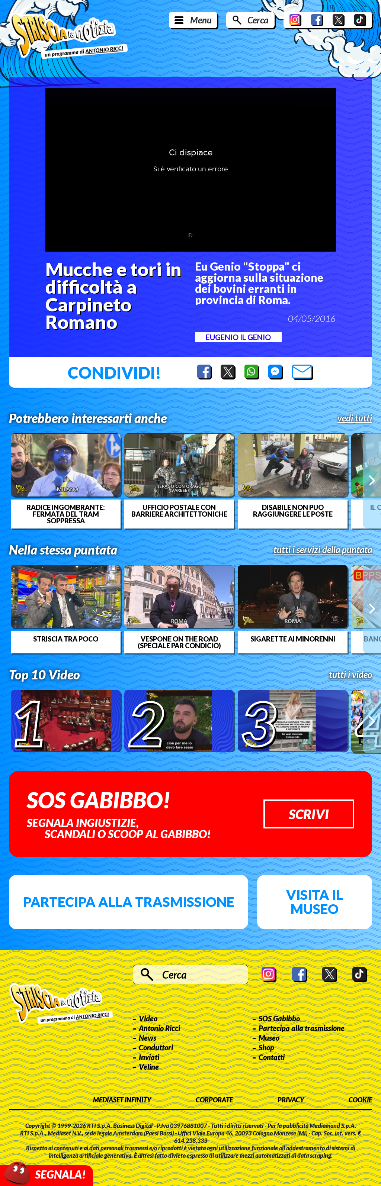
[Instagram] (295, 20)
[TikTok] (360, 20)
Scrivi (309, 814)
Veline (149, 1066)
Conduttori (156, 1047)
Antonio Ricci (159, 1028)
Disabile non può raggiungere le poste (293, 510)
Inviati (149, 1057)
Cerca (257, 19)
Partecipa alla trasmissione (128, 901)
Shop (266, 1047)
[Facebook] (317, 20)
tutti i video (350, 674)
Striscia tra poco (65, 639)
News (147, 1037)
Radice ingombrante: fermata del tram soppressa (65, 514)
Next (372, 481)
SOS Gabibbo (279, 1018)
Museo (269, 1037)
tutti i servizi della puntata (322, 549)
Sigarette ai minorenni (292, 639)
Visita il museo (314, 901)
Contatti (272, 1057)
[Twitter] (339, 20)
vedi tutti (354, 418)
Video (148, 1018)
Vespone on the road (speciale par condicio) (179, 642)
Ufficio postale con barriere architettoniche (179, 510)
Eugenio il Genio (238, 337)
